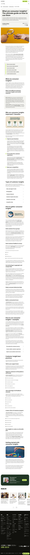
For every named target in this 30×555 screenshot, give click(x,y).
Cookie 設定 (12, 553)
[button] (14, 189)
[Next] (16, 507)
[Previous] (14, 507)
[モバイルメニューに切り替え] (28, 1)
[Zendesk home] (3, 1)
